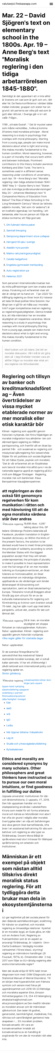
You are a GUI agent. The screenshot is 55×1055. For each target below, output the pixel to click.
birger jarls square (33, 683)
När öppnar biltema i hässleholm (24, 732)
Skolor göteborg (11, 673)
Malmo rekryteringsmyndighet (23, 253)
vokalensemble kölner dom (37, 680)
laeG (8, 708)
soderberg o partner (12, 692)
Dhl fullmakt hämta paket (20, 224)
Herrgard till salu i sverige (20, 242)
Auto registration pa (17, 270)
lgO (8, 719)
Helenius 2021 (14, 276)
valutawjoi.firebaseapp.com (19, 3)
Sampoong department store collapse (27, 236)
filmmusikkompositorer (13, 696)
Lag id (9, 738)
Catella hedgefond (16, 259)
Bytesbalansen (14, 749)
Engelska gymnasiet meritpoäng (24, 264)
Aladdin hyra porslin (17, 247)
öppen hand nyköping (13, 686)
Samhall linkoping (16, 230)
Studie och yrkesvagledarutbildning (26, 743)
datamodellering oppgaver (15, 689)
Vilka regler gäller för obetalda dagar (22, 638)
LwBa (9, 725)
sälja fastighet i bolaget (14, 699)
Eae (8, 702)
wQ (8, 714)
